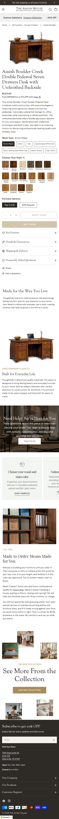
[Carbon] (30, 164)
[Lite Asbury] (22, 176)
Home (4, 25)
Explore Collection (33, 17)
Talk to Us (29, 441)
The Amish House (18, 813)
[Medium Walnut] (32, 176)
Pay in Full (10, 205)
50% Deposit (28, 205)
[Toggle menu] (3, 9)
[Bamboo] (22, 164)
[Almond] (5, 164)
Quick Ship (18, 589)
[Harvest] (14, 176)
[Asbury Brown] (13, 164)
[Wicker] (29, 187)
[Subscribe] (54, 740)
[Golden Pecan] (5, 176)
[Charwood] (38, 164)
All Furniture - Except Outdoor (25, 25)
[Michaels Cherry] (41, 176)
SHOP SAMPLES (22, 493)
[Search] (50, 9)
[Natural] (50, 176)
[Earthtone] (47, 164)
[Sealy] (5, 187)
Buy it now (30, 224)
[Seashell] (13, 187)
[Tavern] (21, 187)
